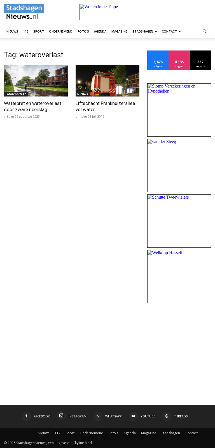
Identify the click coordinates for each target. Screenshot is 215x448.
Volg (179, 52)
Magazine (119, 31)
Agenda (100, 31)
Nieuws (12, 31)
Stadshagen (142, 31)
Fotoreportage (16, 94)
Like (158, 52)
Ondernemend (61, 31)
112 (25, 31)
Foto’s (83, 31)
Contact (169, 31)
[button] (204, 31)
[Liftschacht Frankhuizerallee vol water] (107, 81)
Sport (38, 31)
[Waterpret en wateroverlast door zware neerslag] (36, 81)
